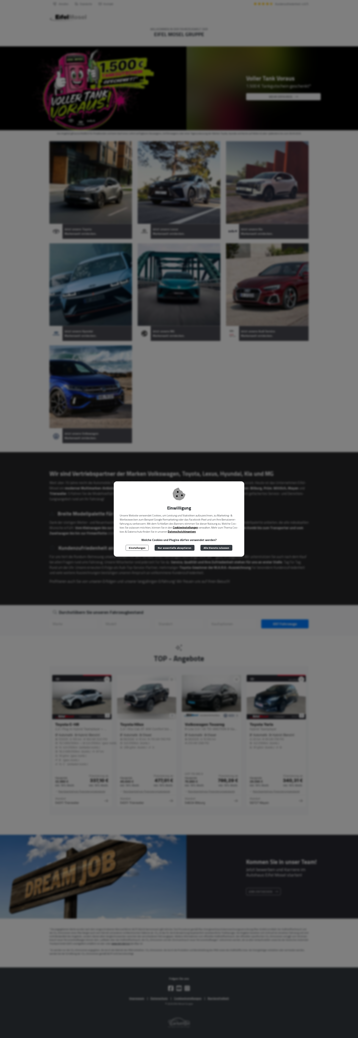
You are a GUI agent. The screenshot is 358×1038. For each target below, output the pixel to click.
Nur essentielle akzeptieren (174, 548)
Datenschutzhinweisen (182, 532)
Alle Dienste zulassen (216, 548)
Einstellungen (137, 548)
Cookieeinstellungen (185, 528)
